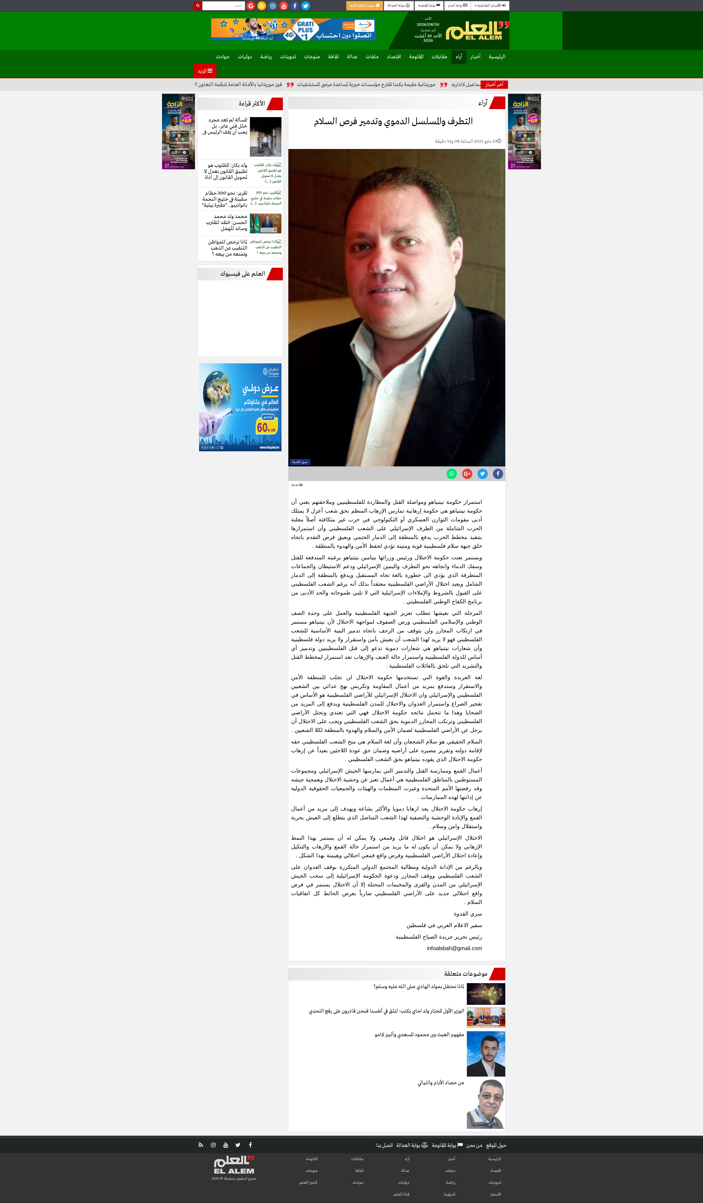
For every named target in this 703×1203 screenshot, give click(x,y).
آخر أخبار (494, 84)
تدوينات (288, 57)
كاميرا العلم (308, 1182)
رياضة (266, 57)
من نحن (474, 1145)
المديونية (449, 1194)
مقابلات (439, 57)
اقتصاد (394, 57)
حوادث (223, 57)
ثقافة (333, 57)
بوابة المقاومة (427, 5)
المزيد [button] (203, 71)
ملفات (372, 57)
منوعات (312, 57)
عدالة (352, 57)
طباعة (295, 485)
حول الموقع (496, 1145)
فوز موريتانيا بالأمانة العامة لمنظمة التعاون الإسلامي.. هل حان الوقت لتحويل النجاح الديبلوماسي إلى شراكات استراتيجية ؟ (208, 84)
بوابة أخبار (455, 5)
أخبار (475, 57)
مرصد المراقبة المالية (363, 5)
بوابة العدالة (396, 5)
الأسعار (495, 1194)
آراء (459, 57)
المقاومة (416, 57)
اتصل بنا (384, 1145)
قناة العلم (401, 1194)
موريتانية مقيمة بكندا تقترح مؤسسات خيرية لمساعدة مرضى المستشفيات (411, 84)
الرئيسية (497, 57)
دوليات (245, 57)
